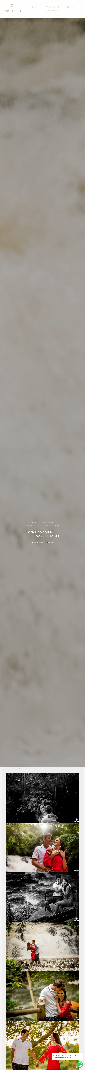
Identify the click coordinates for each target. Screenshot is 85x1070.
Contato (52, 11)
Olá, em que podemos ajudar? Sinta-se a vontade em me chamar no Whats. (64, 1056)
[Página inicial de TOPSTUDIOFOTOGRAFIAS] (12, 9)
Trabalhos (52, 7)
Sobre (70, 7)
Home (34, 7)
